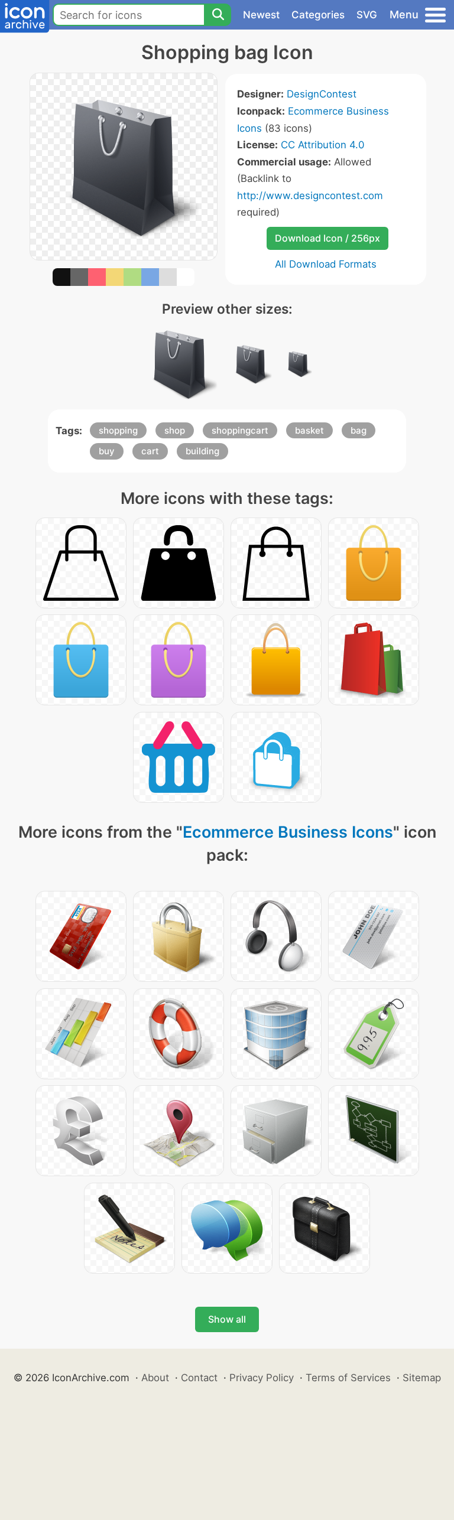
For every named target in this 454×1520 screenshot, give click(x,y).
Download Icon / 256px (327, 238)
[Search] (217, 15)
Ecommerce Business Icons (288, 832)
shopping (118, 430)
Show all (227, 1319)
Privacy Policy (261, 1378)
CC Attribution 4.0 (322, 145)
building (202, 451)
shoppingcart (240, 430)
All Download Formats (326, 264)
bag (359, 430)
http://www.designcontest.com (310, 195)
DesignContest (321, 94)
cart (150, 451)
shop (174, 430)
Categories (318, 15)
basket (309, 430)
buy (107, 451)
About (155, 1378)
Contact (199, 1378)
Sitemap (422, 1378)
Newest (261, 15)
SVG (366, 15)
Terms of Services (348, 1378)
